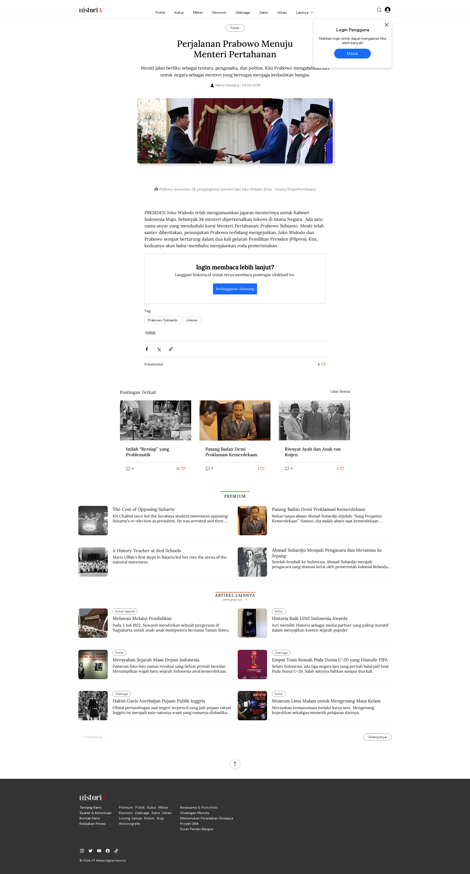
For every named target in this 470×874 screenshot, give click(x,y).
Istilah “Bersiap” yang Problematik (147, 451)
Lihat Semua (340, 391)
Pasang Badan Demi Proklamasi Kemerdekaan (231, 451)
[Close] (386, 25)
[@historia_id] (90, 850)
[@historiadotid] (99, 850)
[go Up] (235, 764)
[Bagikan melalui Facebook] (146, 349)
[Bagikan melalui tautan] (170, 349)
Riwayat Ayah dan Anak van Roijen (313, 451)
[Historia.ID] (90, 10)
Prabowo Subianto (163, 320)
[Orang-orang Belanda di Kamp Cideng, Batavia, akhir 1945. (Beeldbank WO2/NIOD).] (155, 420)
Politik (150, 332)
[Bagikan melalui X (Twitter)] (158, 349)
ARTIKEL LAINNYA (235, 595)
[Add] (235, 141)
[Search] (379, 10)
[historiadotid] (82, 850)
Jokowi (192, 320)
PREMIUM (235, 496)
